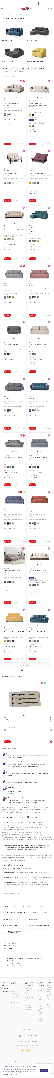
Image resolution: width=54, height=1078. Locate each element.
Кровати (49, 987)
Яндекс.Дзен (35, 1041)
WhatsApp (32, 1041)
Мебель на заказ (15, 995)
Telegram (21, 1041)
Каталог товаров (15, 986)
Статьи (27, 1000)
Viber (28, 1041)
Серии (39, 988)
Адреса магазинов (29, 995)
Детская (40, 995)
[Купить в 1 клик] (19, 144)
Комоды (48, 1008)
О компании (28, 988)
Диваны (48, 985)
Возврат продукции (15, 997)
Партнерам (5, 991)
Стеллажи (49, 997)
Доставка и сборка (15, 993)
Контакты (5, 985)
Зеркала (40, 1018)
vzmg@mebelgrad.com (14, 963)
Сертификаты (28, 1005)
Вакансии (27, 992)
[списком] (49, 76)
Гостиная (40, 990)
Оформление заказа (16, 989)
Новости (27, 990)
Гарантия (27, 1011)
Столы (48, 1002)
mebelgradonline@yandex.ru (28, 1032)
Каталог (49, 982)
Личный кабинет (15, 999)
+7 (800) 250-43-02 (11, 943)
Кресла (48, 1006)
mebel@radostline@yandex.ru (13, 945)
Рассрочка (13, 991)
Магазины (5, 988)
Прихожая (40, 997)
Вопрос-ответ (28, 1009)
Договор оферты (15, 1002)
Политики (27, 1013)
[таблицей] (51, 76)
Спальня (40, 992)
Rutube (25, 1041)
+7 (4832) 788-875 (13, 960)
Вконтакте (18, 1041)
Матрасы (49, 993)
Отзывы (27, 1003)
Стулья (48, 1004)
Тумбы (48, 999)
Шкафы (48, 995)
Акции (4, 982)
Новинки (40, 1020)
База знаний (28, 1007)
